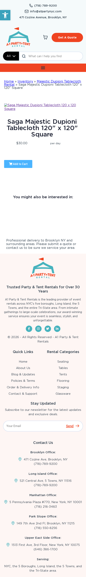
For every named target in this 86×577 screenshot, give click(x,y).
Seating (63, 361)
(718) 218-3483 (45, 506)
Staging (63, 387)
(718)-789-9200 (45, 464)
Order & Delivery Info (23, 387)
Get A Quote (67, 37)
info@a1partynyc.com (46, 11)
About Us (23, 368)
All (9, 56)
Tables (63, 368)
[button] (5, 15)
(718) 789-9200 (45, 5)
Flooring (63, 381)
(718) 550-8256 (45, 528)
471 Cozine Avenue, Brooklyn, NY (43, 17)
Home (9, 81)
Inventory (25, 81)
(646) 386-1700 (46, 549)
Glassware (63, 393)
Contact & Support (23, 393)
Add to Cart (20, 164)
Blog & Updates (23, 374)
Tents (63, 374)
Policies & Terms (23, 381)
